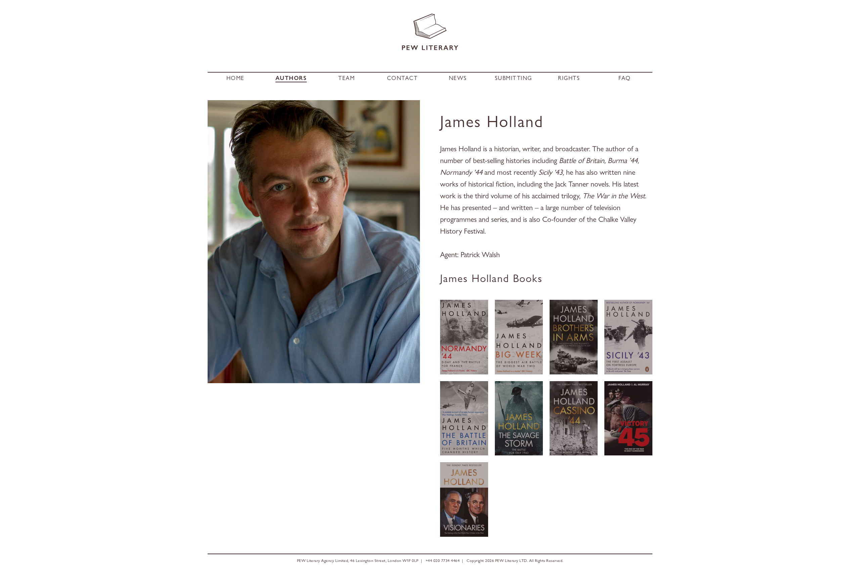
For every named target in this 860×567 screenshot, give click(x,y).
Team (346, 78)
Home (235, 78)
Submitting (513, 78)
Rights (569, 78)
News (458, 78)
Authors (291, 78)
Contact (402, 78)
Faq (624, 78)
